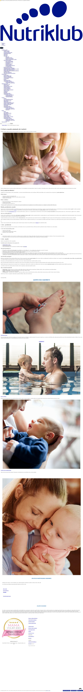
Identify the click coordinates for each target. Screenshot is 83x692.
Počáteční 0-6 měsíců (9, 57)
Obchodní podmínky (31, 621)
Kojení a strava (4, 74)
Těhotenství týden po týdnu (8, 86)
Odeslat (11, 123)
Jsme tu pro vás (4, 121)
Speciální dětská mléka (7, 53)
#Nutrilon (4, 592)
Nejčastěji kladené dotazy (7, 596)
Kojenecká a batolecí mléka (8, 52)
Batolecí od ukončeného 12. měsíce (11, 59)
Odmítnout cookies (73, 690)
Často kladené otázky (7, 80)
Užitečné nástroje (31, 626)
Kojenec (3, 97)
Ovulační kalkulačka (9, 95)
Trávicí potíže (6, 105)
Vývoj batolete (6, 112)
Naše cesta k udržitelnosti (8, 72)
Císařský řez (6, 91)
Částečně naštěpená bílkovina (10, 65)
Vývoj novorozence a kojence (8, 99)
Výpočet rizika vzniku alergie (10, 82)
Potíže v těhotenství (7, 87)
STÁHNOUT (41, 341)
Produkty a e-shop (6, 50)
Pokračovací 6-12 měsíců (9, 58)
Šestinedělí (5, 92)
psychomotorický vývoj (12, 211)
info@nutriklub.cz (6, 590)
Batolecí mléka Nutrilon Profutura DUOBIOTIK (11, 70)
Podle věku (7, 56)
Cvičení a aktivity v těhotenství (8, 89)
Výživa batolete (6, 78)
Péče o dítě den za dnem (7, 100)
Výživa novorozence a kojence (8, 77)
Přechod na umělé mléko (7, 76)
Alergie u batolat (6, 115)
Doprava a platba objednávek (32, 618)
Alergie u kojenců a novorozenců (9, 102)
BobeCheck (7, 109)
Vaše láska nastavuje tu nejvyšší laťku (9, 73)
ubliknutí (37, 222)
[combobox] (4, 123)
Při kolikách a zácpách (9, 63)
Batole (3, 110)
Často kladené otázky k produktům (9, 68)
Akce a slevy (6, 55)
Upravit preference (80, 690)
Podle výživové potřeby (7, 60)
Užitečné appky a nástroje (8, 81)
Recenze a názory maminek (8, 67)
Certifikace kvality (6, 71)
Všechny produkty (6, 51)
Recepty (5, 79)
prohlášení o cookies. (48, 690)
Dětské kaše (5, 54)
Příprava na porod (6, 90)
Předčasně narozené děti (7, 104)
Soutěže (29, 631)
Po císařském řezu (8, 66)
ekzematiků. (25, 246)
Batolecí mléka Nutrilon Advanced (9, 69)
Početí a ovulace (6, 85)
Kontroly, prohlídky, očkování (8, 103)
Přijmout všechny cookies (66, 690)
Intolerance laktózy (9, 64)
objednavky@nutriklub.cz (32, 641)
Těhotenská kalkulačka (9, 96)
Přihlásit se (3, 43)
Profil (3, 44)
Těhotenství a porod (5, 83)
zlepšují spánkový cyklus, (6, 244)
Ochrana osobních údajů (32, 623)
